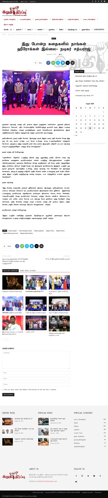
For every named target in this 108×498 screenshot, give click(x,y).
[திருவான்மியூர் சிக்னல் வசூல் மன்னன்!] (43, 421)
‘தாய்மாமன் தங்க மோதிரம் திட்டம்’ (86, 76)
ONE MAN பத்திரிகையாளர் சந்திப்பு (12, 312)
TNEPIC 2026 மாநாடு (82, 91)
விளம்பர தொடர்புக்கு (38, 492)
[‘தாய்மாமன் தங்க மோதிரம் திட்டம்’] (7, 421)
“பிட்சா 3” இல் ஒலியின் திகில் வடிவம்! (57, 259)
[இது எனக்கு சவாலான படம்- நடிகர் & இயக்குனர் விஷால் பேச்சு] (12, 323)
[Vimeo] (101, 1)
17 (81, 124)
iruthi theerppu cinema (25, 230)
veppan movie (50, 230)
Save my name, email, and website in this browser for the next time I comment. (30, 390)
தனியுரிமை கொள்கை (87, 492)
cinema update (12, 230)
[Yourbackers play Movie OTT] (36, 282)
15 (103, 120)
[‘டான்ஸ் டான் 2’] (36, 323)
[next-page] (7, 339)
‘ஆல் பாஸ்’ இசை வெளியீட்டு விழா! (58, 312)
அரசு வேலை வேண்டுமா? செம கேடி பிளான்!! (89, 81)
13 (94, 120)
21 (99, 124)
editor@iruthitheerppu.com (47, 481)
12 (90, 120)
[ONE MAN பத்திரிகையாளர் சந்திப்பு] (12, 303)
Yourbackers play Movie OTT (35, 291)
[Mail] (88, 476)
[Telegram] (63, 63)
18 (85, 124)
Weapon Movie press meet (10, 233)
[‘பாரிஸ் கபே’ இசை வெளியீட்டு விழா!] (36, 303)
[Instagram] (95, 1)
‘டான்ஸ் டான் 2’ (30, 332)
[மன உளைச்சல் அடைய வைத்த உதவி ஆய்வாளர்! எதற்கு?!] (43, 431)
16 (76, 124)
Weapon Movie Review (26, 233)
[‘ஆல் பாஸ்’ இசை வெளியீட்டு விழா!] (59, 303)
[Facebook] (93, 1)
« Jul (75, 135)
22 (103, 124)
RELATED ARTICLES (10, 271)
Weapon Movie (60, 230)
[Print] (72, 63)
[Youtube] (104, 1)
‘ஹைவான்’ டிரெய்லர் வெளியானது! (12, 291)
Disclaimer (98, 492)
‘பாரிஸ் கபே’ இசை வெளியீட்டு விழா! (36, 312)
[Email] (68, 63)
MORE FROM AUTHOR (28, 271)
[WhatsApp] (53, 63)
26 (90, 128)
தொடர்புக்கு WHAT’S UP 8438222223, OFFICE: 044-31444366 (62, 492)
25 (85, 128)
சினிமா (4, 34)
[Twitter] (98, 1)
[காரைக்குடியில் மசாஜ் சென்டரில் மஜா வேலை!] (43, 442)
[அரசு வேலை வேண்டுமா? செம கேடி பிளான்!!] (7, 431)
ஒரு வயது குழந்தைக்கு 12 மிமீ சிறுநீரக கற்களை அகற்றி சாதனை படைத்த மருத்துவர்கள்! (15, 261)
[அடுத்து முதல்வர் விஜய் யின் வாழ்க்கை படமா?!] (59, 323)
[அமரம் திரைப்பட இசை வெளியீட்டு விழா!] (59, 282)
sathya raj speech (39, 230)
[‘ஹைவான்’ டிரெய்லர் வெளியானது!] (12, 282)
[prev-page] (3, 339)
